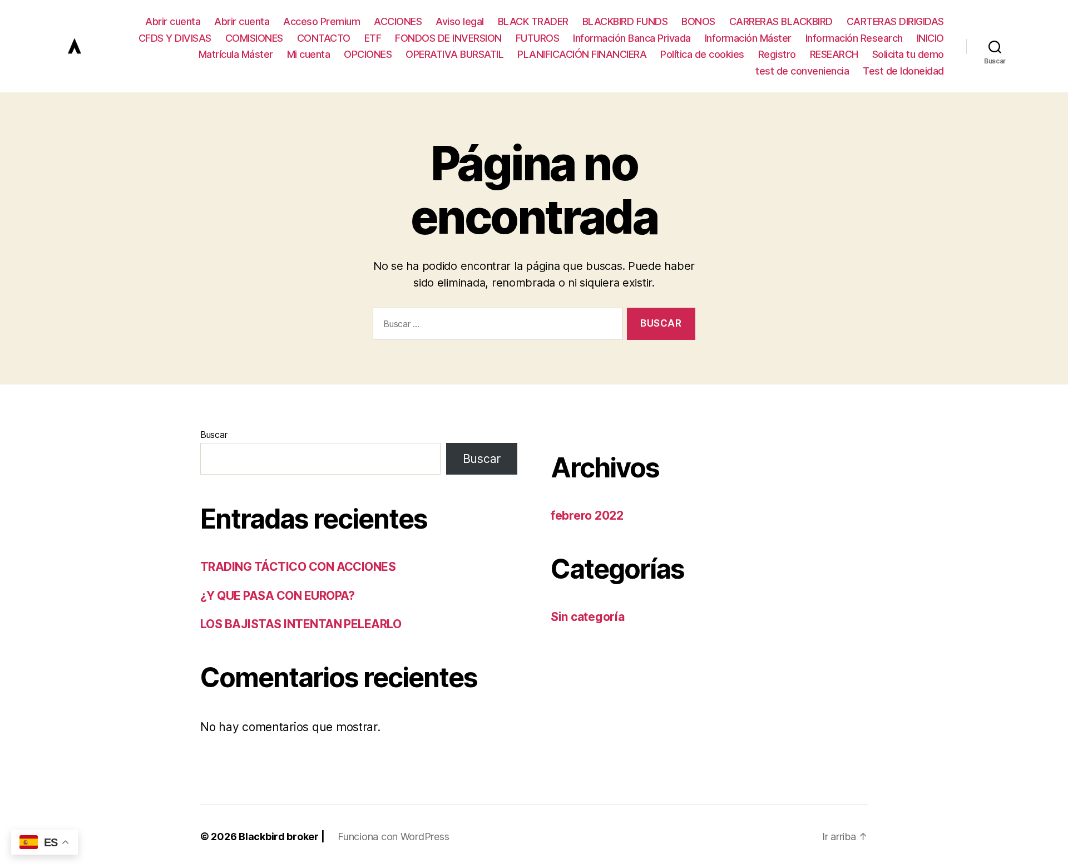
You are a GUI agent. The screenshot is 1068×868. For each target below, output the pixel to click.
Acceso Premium (321, 21)
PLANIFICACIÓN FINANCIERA (581, 54)
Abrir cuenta (172, 21)
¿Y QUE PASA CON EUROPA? (277, 596)
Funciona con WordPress (393, 836)
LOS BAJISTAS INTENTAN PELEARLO (300, 624)
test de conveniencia (802, 71)
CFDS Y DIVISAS (175, 38)
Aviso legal (460, 21)
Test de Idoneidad (903, 71)
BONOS (698, 21)
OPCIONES (368, 54)
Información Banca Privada (632, 38)
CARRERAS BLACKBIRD (781, 21)
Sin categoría (588, 617)
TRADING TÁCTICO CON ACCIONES (297, 567)
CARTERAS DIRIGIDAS (895, 21)
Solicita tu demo (908, 54)
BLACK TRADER (533, 21)
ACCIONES (398, 21)
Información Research (854, 38)
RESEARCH (834, 54)
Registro (777, 54)
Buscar (213, 434)
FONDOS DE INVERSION (448, 38)
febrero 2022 (587, 515)
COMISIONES (254, 38)
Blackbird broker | (281, 836)
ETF (373, 38)
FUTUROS (538, 38)
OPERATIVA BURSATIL (454, 54)
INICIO (930, 38)
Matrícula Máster (236, 54)
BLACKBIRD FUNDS (625, 21)
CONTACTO (323, 38)
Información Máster (748, 38)
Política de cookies (702, 54)
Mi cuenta (308, 54)
